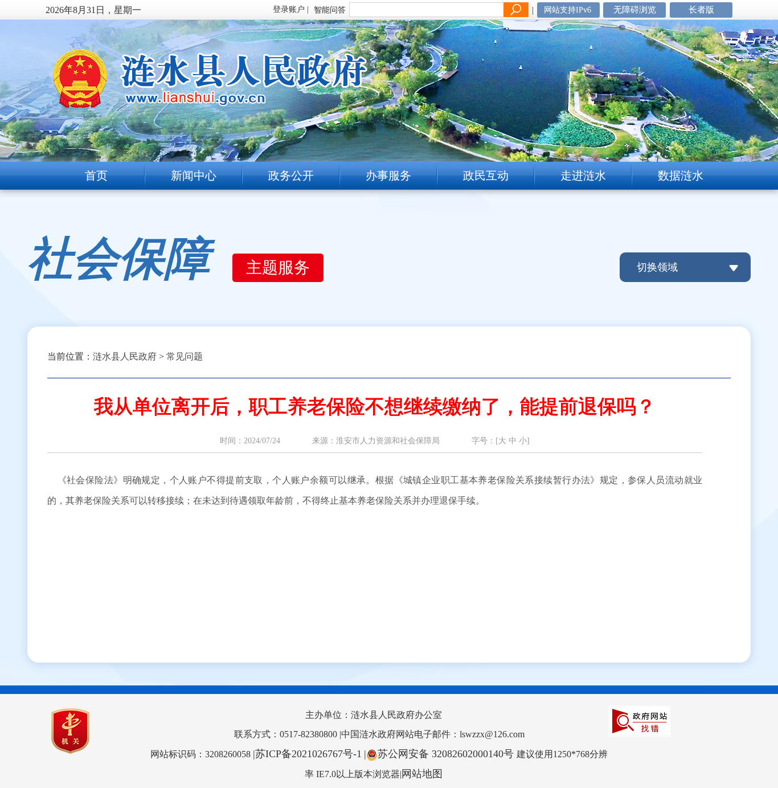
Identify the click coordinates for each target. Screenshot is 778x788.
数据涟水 (680, 175)
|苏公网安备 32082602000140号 (440, 754)
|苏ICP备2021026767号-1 (307, 754)
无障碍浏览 (634, 9)
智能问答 (330, 10)
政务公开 (291, 175)
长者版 (701, 9)
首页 (96, 175)
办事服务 (388, 175)
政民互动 (486, 175)
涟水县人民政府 (125, 356)
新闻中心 (193, 175)
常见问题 (184, 356)
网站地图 (422, 773)
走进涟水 (583, 175)
